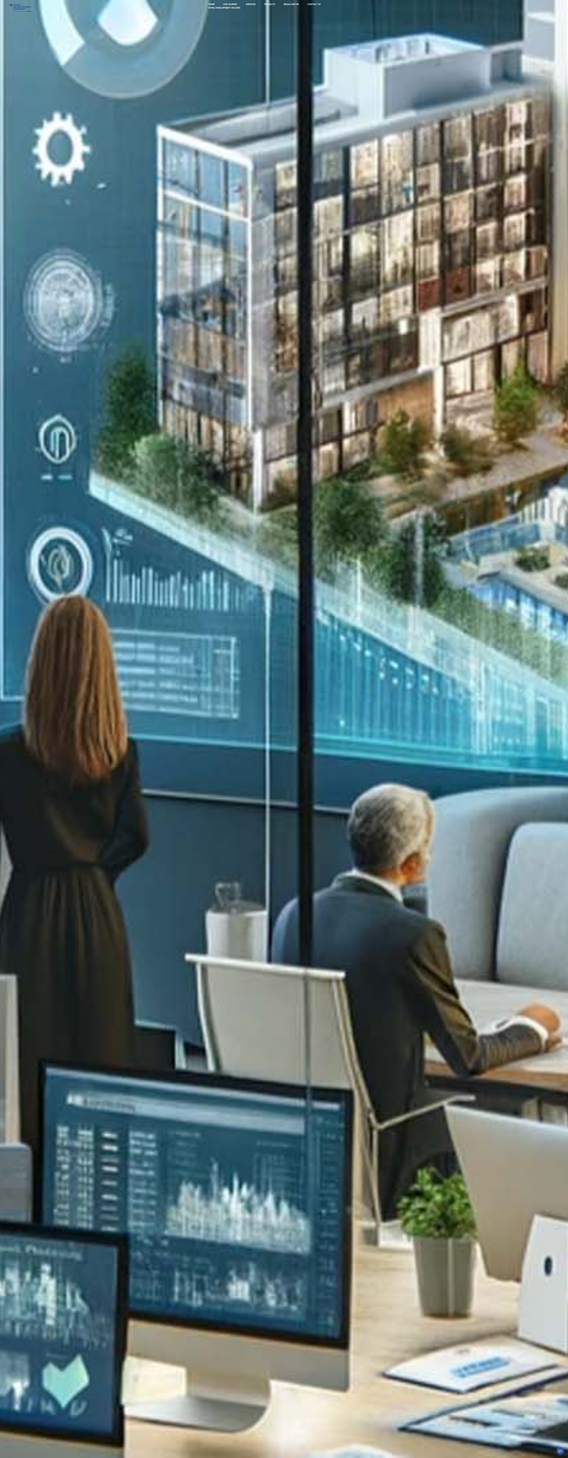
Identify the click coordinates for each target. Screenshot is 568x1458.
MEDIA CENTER (291, 4)
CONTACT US (314, 4)
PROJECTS (269, 4)
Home (212, 4)
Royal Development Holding (224, 8)
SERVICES (251, 4)
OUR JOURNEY (230, 4)
